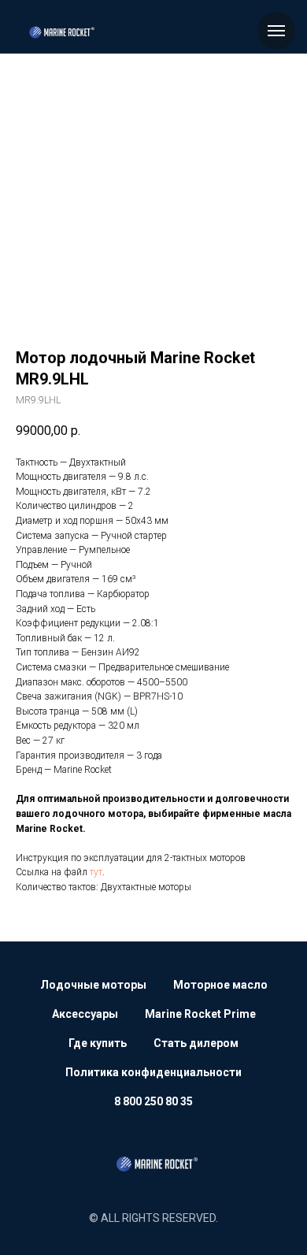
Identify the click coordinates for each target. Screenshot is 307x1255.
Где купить (97, 1043)
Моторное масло (220, 984)
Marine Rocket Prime (200, 1014)
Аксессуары (85, 1014)
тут (96, 872)
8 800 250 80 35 (153, 1101)
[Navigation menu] (276, 30)
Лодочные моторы (93, 984)
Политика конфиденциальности (153, 1072)
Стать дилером (196, 1043)
